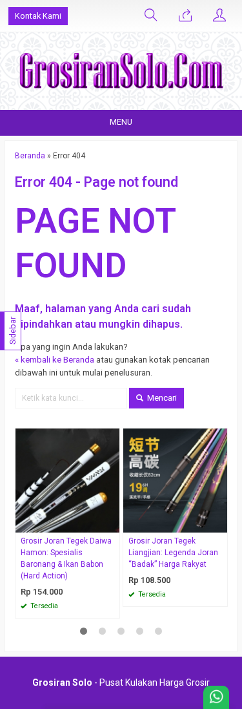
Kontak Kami (38, 16)
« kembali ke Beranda (54, 360)
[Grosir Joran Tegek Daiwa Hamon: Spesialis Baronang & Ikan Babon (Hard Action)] (67, 480)
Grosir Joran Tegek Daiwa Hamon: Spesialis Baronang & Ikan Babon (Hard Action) (66, 558)
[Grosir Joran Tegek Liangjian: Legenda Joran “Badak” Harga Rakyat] (175, 480)
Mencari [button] (161, 398)
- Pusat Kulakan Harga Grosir (121, 682)
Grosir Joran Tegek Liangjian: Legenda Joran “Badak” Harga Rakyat (173, 552)
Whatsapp (91, 604)
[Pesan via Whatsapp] (185, 16)
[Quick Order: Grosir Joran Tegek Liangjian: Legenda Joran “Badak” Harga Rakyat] (219, 522)
